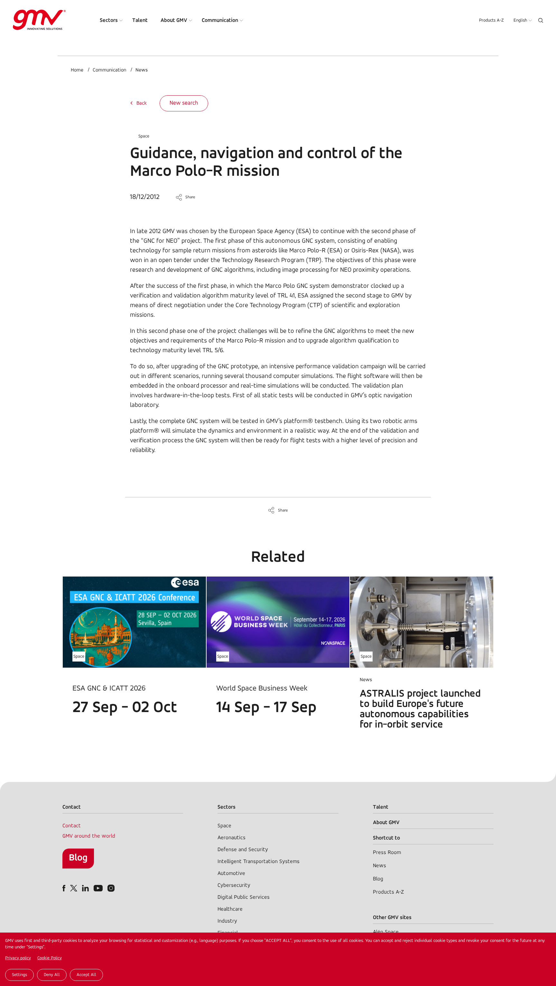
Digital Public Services (244, 897)
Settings (19, 974)
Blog (78, 858)
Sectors (109, 20)
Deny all (52, 974)
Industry (227, 921)
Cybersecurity (234, 885)
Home (77, 70)
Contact (71, 826)
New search (184, 103)
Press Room (387, 852)
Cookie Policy (49, 958)
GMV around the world (88, 836)
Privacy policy (18, 958)
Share (190, 197)
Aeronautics (232, 837)
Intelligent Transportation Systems (259, 861)
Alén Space (386, 932)
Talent (140, 20)
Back (141, 103)
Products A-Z (491, 20)
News (141, 70)
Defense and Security (243, 849)
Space (143, 136)
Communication (220, 20)
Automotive (231, 873)
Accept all (86, 974)
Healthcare (230, 909)
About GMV (174, 20)
